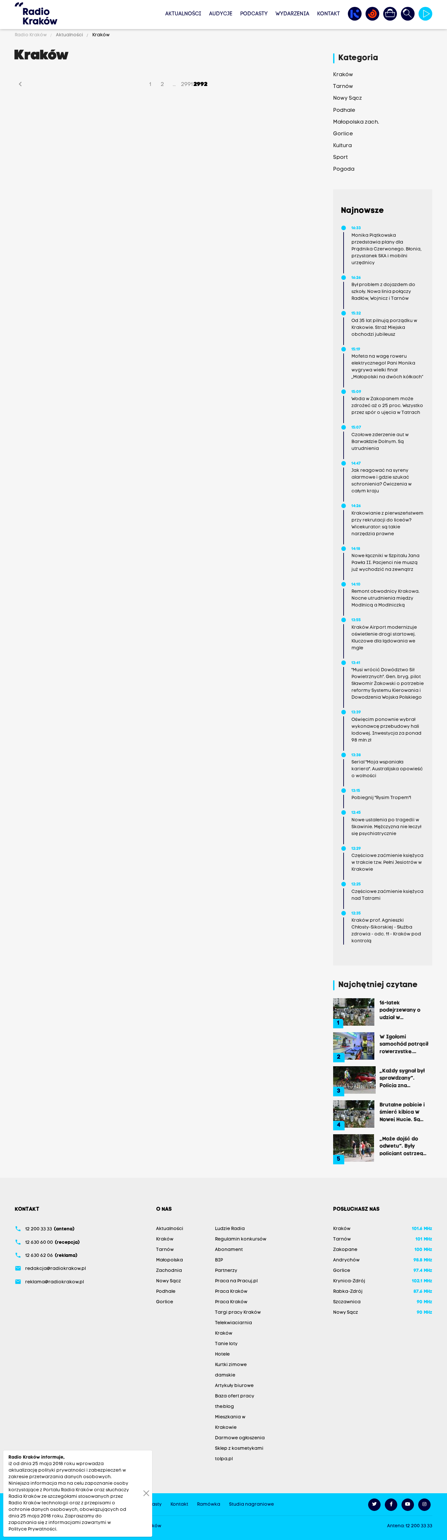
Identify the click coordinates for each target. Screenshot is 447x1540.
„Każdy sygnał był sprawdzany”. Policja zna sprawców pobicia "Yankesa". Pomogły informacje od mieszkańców (403, 1078)
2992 (200, 84)
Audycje (220, 14)
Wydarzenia (292, 14)
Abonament (229, 1249)
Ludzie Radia (230, 1228)
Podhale (165, 1291)
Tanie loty (226, 1344)
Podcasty (254, 14)
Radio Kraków (31, 35)
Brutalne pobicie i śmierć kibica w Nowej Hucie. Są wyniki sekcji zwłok (403, 1112)
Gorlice (164, 1302)
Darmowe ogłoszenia (240, 1438)
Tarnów (165, 1249)
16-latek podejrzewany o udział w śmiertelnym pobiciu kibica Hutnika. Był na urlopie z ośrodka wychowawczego (402, 1010)
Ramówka (208, 1504)
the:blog (224, 1406)
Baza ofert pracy (234, 1396)
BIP (219, 1260)
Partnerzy (226, 1270)
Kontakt (328, 14)
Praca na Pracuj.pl (236, 1281)
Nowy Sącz (168, 1281)
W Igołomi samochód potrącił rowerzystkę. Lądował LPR (404, 1044)
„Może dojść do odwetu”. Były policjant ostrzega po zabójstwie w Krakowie (403, 1146)
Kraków (100, 35)
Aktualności (183, 14)
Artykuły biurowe (234, 1385)
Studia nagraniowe (251, 1504)
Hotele (222, 1354)
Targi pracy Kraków (238, 1312)
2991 (187, 84)
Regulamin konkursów (240, 1239)
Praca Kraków (231, 1291)
